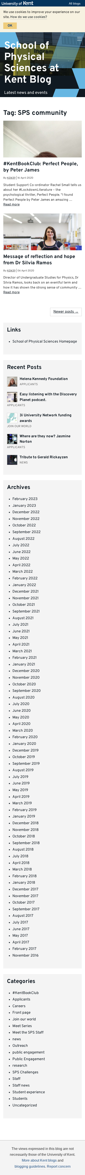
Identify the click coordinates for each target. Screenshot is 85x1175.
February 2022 (24, 578)
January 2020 (24, 744)
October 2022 (24, 525)
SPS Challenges (25, 1072)
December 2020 (26, 671)
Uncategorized (24, 1105)
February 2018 (24, 876)
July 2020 (20, 704)
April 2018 (20, 863)
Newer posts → (65, 311)
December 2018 (25, 823)
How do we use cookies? (28, 17)
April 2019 (20, 797)
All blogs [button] (74, 3)
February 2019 (24, 810)
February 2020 (25, 737)
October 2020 (24, 684)
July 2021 (20, 624)
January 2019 (23, 816)
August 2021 (23, 618)
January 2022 (24, 585)
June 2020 (21, 711)
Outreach (20, 1046)
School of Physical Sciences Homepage (44, 341)
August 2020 (23, 697)
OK (10, 26)
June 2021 (21, 631)
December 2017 (25, 889)
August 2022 (23, 539)
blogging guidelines (30, 1166)
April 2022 (21, 565)
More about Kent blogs (39, 1160)
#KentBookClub (25, 993)
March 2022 (22, 571)
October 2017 (23, 902)
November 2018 (25, 830)
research (19, 1065)
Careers (19, 1006)
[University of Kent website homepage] (19, 3)
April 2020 (21, 724)
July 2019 (20, 777)
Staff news (21, 1085)
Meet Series (22, 1026)
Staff (16, 1079)
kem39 (11, 178)
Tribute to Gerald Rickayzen (44, 457)
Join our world (24, 1019)
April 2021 (20, 644)
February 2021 (24, 658)
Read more (11, 204)
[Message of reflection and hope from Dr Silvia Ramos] (42, 243)
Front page (21, 1012)
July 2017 (20, 922)
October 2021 (23, 605)
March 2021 (22, 651)
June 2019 (21, 783)
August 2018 (23, 849)
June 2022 (21, 552)
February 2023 (24, 499)
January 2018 (23, 882)
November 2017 (25, 896)
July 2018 (20, 856)
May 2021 (20, 638)
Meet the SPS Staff (27, 1032)
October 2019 (23, 757)
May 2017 (20, 935)
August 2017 (22, 916)
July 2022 (20, 545)
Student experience (28, 1092)
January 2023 (24, 505)
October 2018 (23, 836)
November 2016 (25, 955)
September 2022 (26, 532)
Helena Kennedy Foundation (44, 379)
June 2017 (20, 929)
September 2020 (26, 691)
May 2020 (20, 717)
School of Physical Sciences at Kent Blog (31, 63)
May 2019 (20, 790)
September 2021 (26, 611)
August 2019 (23, 770)
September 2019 (26, 763)
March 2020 (22, 730)
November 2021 (25, 598)
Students (19, 1098)
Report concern (59, 1166)
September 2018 (26, 843)
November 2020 (26, 677)
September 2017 (25, 909)
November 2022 (25, 519)
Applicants (21, 999)
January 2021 (23, 664)
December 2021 (25, 591)
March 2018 (22, 869)
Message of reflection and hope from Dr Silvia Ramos (39, 260)
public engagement (28, 1052)
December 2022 (25, 512)
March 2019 (22, 803)
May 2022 (20, 558)
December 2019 (25, 750)
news (16, 1039)
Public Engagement (28, 1059)
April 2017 (20, 942)
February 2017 (24, 949)
